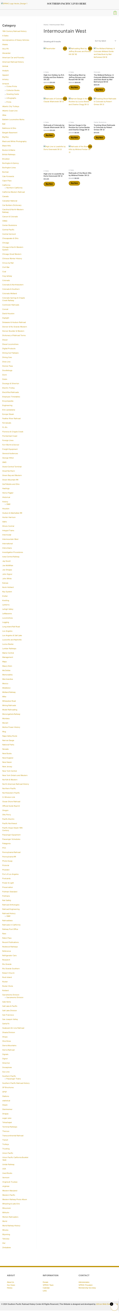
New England (7, 758)
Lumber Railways (9, 648)
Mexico (5, 683)
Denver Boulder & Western (13, 331)
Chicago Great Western (11, 254)
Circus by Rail (8, 263)
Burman (5, 172)
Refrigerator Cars (9, 955)
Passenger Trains (13, 1079)
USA (4, 1169)
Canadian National (9, 201)
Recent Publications (10, 942)
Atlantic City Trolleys (10, 106)
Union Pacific (7, 1153)
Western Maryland (9, 1191)
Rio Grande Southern (11, 968)
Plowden (6, 870)
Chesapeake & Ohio (10, 238)
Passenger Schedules (11, 839)
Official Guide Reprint (11, 806)
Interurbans (7, 548)
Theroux (5, 1131)
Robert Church (8, 973)
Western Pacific (8, 1195)
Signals (5, 1054)
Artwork (5, 84)
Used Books (7, 1173)
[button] (3, 13)
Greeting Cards (12, 94)
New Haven (7, 762)
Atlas (4, 115)
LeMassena (7, 613)
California (6, 185)
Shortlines (6, 1041)
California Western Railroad (13, 192)
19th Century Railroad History (14, 31)
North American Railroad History (15, 784)
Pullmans (6, 896)
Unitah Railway (8, 1164)
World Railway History (11, 1226)
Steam (5, 1105)
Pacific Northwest (9, 823)
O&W (8, 504)
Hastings (6, 488)
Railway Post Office (10, 929)
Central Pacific (8, 230)
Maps (4, 661)
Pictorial (5, 865)
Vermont (5, 1177)
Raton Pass (7, 938)
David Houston (8, 313)
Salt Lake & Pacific (9, 1006)
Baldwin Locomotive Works (13, 119)
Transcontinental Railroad (12, 1135)
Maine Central (8, 653)
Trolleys (5, 1144)
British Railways (8, 154)
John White (7, 578)
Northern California (14, 188)
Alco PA (5, 49)
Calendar (46, 1288)
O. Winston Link (8, 797)
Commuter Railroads (10, 305)
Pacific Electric (8, 819)
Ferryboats (6, 423)
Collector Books (13, 90)
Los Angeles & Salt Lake (12, 635)
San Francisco (8, 1015)
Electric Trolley (8, 388)
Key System (7, 592)
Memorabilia (7, 675)
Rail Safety (6, 900)
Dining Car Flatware (10, 353)
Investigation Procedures (12, 552)
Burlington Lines (9, 167)
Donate (45, 1282)
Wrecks (5, 1230)
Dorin (4, 375)
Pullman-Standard (9, 892)
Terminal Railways (9, 1127)
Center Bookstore (9, 225)
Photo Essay (7, 861)
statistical (6, 1101)
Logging (5, 622)
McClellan (6, 670)
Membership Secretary (87, 1288)
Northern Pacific (9, 788)
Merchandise (7, 679)
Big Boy (5, 137)
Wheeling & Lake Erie (11, 1204)
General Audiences (10, 453)
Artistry (5, 79)
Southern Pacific (9, 1076)
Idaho (4, 522)
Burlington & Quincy (10, 163)
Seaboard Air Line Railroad (13, 1028)
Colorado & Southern (11, 289)
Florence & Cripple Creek (12, 432)
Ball (3, 124)
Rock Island (7, 977)
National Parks (8, 745)
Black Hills (6, 146)
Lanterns (6, 605)
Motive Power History (11, 727)
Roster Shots (7, 986)
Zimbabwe (6, 1247)
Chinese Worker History (12, 258)
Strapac (5, 1114)
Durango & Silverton (10, 383)
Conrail (5, 309)
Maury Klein (7, 666)
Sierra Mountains (9, 1045)
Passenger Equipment (11, 835)
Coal (4, 271)
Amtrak (5, 66)
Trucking (6, 1149)
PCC (4, 848)
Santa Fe (5, 1023)
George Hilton (8, 458)
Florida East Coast (9, 436)
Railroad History (8, 913)
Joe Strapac (7, 570)
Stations (5, 1096)
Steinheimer (7, 1109)
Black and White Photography (14, 141)
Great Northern (8, 471)
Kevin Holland (8, 587)
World (4, 1221)
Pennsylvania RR (9, 857)
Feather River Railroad (11, 418)
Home (46, 25)
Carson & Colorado (10, 216)
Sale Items (6, 1002)
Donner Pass (7, 366)
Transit (5, 1140)
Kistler (5, 596)
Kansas (5, 583)
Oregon (5, 810)
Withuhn (5, 1212)
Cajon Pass (7, 181)
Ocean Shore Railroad (11, 801)
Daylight (5, 318)
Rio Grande (7, 964)
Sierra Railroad (8, 1050)
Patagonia (6, 843)
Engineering (7, 405)
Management (7, 657)
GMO (4, 462)
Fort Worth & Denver (10, 445)
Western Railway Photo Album (14, 1199)
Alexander (6, 53)
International (7, 543)
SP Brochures (8, 1087)
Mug (4, 731)
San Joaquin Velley (10, 1019)
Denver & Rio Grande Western (14, 327)
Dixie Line (6, 362)
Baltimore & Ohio (9, 128)
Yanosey (5, 1239)
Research (6, 960)
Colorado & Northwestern (12, 285)
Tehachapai (7, 1122)
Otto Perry (6, 815)
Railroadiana (7, 920)
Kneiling (5, 600)
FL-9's (4, 427)
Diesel (5, 340)
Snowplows (7, 1067)
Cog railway (7, 276)
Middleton (6, 688)
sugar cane (6, 1118)
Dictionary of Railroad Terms (14, 335)
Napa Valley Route (9, 736)
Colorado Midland (9, 293)
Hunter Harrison (9, 517)
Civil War (6, 267)
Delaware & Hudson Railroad (14, 322)
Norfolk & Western (9, 780)
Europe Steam (8, 414)
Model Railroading (9, 710)
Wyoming (6, 1234)
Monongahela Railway (11, 714)
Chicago (5, 243)
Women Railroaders (10, 1217)
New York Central (9, 771)
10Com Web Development (107, 1304)
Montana (5, 718)
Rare (4, 933)
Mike (4, 696)
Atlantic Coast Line (10, 111)
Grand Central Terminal (11, 467)
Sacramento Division (10, 995)
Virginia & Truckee (9, 1182)
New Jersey (7, 766)
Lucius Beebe (7, 644)
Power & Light (8, 883)
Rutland (5, 990)
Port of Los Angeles (10, 874)
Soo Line (6, 1072)
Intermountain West (10, 539)
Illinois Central (8, 526)
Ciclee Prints (11, 86)
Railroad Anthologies (10, 905)
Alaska (5, 44)
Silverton (6, 1063)
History (9, 1288)
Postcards (6, 878)
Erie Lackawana (8, 410)
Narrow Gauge (8, 740)
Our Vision (11, 1285)
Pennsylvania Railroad (11, 852)
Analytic (5, 71)
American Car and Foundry (13, 57)
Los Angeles (7, 631)
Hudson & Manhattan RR (12, 513)
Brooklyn (6, 159)
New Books (7, 753)
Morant (5, 723)
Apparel (5, 75)
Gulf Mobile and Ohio (11, 484)
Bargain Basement (9, 132)
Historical (6, 497)
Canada (5, 196)
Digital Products (8, 348)
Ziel (3, 1243)
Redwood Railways (10, 947)
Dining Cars (7, 357)
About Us (10, 1282)
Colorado (6, 280)
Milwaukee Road (9, 701)
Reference (6, 951)
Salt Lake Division (9, 1010)
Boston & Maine (8, 150)
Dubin (4, 379)
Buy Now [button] (49, 87)
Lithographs (11, 98)
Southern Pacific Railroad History (16, 1083)
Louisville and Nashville (12, 640)
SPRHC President (85, 1285)
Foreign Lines (7, 440)
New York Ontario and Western (15, 775)
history (5, 502)
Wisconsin (6, 1208)
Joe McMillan (7, 565)
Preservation (7, 887)
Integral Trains (8, 530)
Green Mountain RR (10, 480)
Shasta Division (8, 1032)
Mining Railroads (9, 705)
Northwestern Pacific (11, 793)
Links (45, 1291)
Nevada (5, 749)
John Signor (7, 574)
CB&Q (4, 221)
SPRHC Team (48, 1285)
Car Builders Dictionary (11, 205)
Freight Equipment (10, 449)
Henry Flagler (7, 493)
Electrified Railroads (10, 392)
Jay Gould (6, 561)
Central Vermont (9, 234)
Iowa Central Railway (10, 557)
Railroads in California (11, 925)
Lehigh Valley (7, 609)
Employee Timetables (11, 397)
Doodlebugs (7, 370)
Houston (5, 508)
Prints (8, 102)
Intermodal (6, 535)
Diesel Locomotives (10, 344)
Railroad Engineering (11, 909)
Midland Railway (9, 692)
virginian (5, 1186)
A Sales (5, 36)
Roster (5, 982)
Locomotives (7, 618)
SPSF (4, 1092)
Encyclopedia (7, 401)
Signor (5, 1058)
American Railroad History (13, 62)
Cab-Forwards (8, 176)
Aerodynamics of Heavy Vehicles (15, 40)
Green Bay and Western (12, 475)
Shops (5, 1037)
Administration (84, 1282)
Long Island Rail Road (11, 627)
